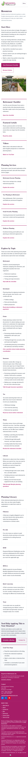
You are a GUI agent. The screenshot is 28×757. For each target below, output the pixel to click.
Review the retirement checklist (12, 448)
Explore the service (8, 187)
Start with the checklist (9, 281)
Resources (5, 713)
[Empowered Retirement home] (11, 3)
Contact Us (22, 640)
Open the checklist (8, 115)
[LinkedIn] (6, 698)
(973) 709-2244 (8, 691)
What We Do (6, 705)
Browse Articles (7, 70)
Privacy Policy (6, 715)
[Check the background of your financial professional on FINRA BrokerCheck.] (16, 755)
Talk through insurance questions (13, 387)
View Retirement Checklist (10, 65)
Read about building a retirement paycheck (12, 308)
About (4, 707)
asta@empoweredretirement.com (9, 695)
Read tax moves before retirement (13, 412)
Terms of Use (6, 717)
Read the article (7, 136)
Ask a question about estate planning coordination (14, 350)
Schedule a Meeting (8, 640)
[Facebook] (2, 698)
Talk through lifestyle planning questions (12, 485)
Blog (4, 711)
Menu (24, 3)
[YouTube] (9, 698)
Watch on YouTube (8, 154)
